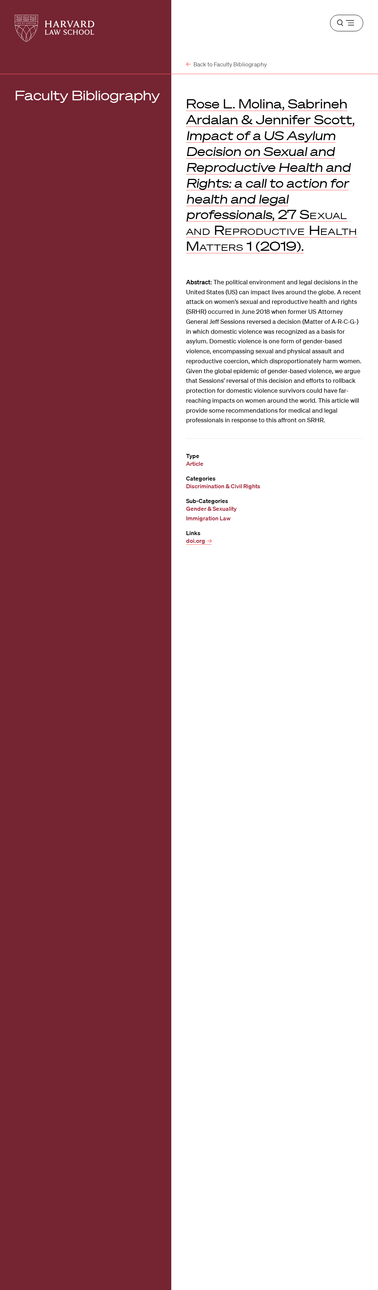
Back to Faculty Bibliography (229, 64)
